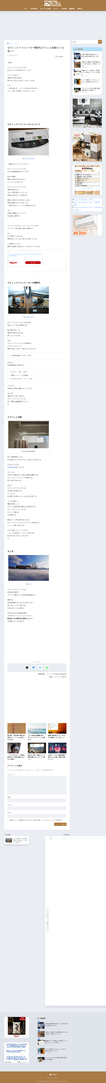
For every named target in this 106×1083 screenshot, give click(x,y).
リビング (56, 8)
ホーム (26, 8)
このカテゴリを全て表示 (87, 187)
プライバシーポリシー (53, 1078)
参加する (97, 189)
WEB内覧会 (33, 8)
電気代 (64, 677)
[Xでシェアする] (27, 667)
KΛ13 (29, 584)
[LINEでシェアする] (47, 667)
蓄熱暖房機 (10, 467)
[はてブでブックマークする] (40, 667)
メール (9, 805)
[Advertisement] (53, 25)
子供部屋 (63, 8)
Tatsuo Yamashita (29, 158)
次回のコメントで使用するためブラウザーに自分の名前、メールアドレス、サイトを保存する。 (36, 820)
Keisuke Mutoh (30, 317)
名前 (8, 797)
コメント (11, 774)
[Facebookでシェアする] (33, 667)
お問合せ (79, 8)
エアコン (57, 677)
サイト (9, 812)
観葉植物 (71, 8)
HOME (54, 1075)
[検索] (100, 42)
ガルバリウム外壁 (45, 8)
